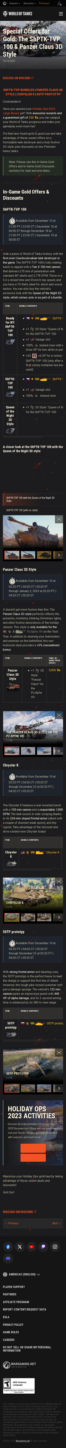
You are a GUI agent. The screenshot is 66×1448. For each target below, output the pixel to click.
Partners (9, 1294)
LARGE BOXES (33, 1157)
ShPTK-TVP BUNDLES (18, 90)
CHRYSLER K (25, 94)
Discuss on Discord (16, 78)
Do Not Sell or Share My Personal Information (27, 1349)
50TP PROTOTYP (48, 94)
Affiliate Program (16, 1302)
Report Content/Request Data (24, 1309)
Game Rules (11, 1332)
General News (27, 25)
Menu (61, 14)
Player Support (14, 1287)
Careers (8, 1340)
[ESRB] (19, 1386)
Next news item (56, 1223)
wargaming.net (19, 1365)
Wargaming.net (23, 1441)
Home (6, 25)
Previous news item (12, 1223)
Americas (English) (22, 1274)
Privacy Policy (13, 1324)
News (14, 25)
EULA (6, 1317)
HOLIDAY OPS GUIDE (32, 1148)
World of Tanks (17, 14)
